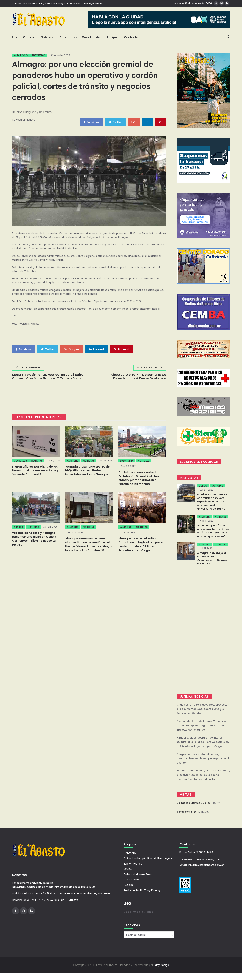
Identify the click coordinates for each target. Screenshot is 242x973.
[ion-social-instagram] (23, 910)
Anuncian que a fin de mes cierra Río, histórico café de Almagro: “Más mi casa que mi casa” (213, 531)
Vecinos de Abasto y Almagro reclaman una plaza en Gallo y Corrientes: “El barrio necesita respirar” (34, 539)
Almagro (21, 55)
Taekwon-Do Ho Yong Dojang (142, 890)
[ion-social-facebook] (216, 3)
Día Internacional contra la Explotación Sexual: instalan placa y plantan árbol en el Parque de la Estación (138, 478)
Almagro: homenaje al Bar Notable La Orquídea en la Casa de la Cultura (212, 558)
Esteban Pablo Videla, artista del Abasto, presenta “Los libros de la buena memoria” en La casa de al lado (203, 775)
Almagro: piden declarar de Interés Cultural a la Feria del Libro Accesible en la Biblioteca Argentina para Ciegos (203, 742)
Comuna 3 (20, 460)
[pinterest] (160, 122)
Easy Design (161, 965)
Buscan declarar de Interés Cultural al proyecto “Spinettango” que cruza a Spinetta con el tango (202, 725)
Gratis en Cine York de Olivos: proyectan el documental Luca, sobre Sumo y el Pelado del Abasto (203, 709)
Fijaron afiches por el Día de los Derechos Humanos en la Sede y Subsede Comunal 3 (35, 470)
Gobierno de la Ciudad (138, 911)
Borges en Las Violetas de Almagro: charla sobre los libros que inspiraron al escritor (203, 758)
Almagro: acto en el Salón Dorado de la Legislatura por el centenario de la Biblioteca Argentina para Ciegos (140, 544)
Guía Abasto (91, 37)
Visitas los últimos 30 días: (194, 803)
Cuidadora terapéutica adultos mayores (149, 858)
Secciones (67, 37)
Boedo (203, 485)
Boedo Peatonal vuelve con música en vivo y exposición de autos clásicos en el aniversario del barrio (212, 501)
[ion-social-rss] (227, 3)
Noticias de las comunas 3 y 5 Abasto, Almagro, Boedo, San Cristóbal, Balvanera (58, 3)
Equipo (112, 37)
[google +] (133, 122)
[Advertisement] (203, 630)
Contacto (131, 37)
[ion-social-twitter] (221, 3)
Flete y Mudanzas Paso (138, 874)
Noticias (47, 37)
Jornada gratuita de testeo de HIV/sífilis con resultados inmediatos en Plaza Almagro (87, 470)
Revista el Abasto (23, 119)
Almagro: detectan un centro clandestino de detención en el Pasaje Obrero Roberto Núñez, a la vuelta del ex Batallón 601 (88, 544)
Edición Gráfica (23, 37)
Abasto (18, 527)
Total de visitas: (187, 811)
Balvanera (126, 460)
